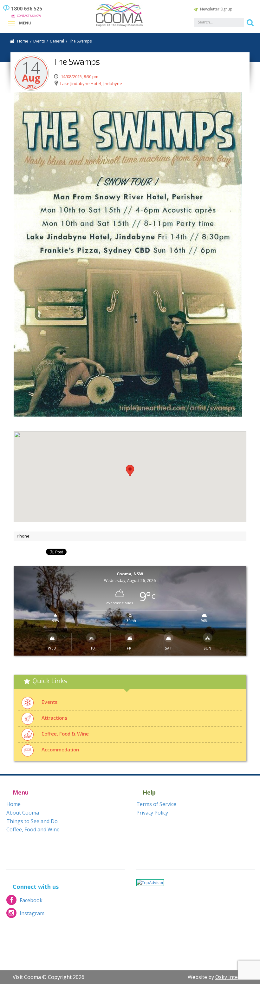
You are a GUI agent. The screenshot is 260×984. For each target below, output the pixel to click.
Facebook (24, 902)
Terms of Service (156, 804)
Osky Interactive (234, 977)
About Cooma (22, 812)
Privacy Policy (152, 812)
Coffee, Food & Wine (65, 733)
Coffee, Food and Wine (33, 829)
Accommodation (60, 749)
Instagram (25, 915)
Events (49, 702)
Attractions (54, 718)
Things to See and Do (32, 821)
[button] (130, 470)
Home (22, 41)
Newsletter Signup (216, 9)
